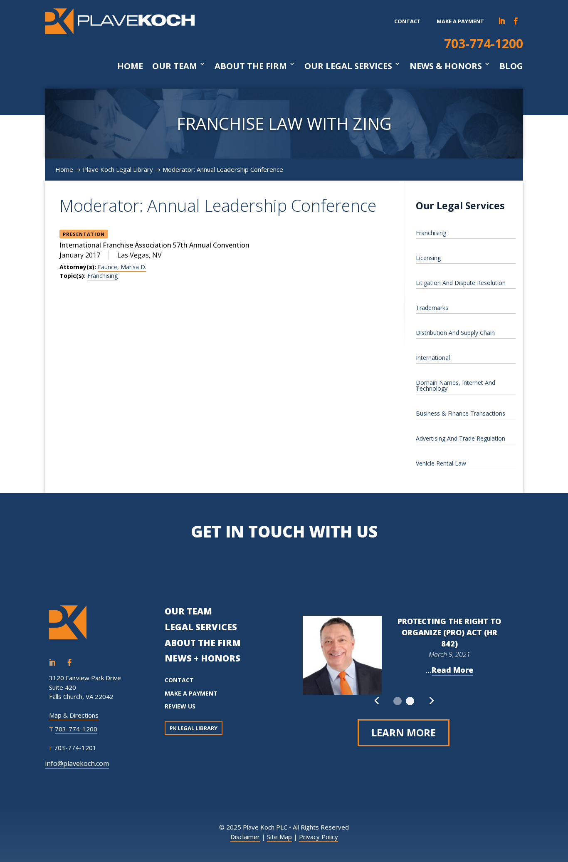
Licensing (428, 258)
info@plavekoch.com (77, 763)
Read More (452, 670)
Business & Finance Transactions (460, 413)
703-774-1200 (483, 43)
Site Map (279, 836)
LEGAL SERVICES (201, 627)
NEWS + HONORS (202, 658)
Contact (407, 21)
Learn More (403, 732)
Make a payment (460, 21)
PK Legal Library (193, 728)
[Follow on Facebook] (516, 21)
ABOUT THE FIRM (203, 643)
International (433, 358)
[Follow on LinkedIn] (502, 21)
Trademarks (432, 308)
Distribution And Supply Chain (455, 333)
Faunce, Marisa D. (122, 267)
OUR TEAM (188, 611)
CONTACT (179, 680)
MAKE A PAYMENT (191, 693)
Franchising (102, 276)
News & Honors (446, 66)
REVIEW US (180, 706)
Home (130, 66)
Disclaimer (245, 836)
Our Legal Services (348, 66)
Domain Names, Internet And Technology (455, 385)
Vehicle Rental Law (441, 463)
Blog (511, 66)
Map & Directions (74, 715)
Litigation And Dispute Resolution (461, 283)
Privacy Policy (318, 836)
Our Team (174, 66)
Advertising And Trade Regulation (460, 438)
